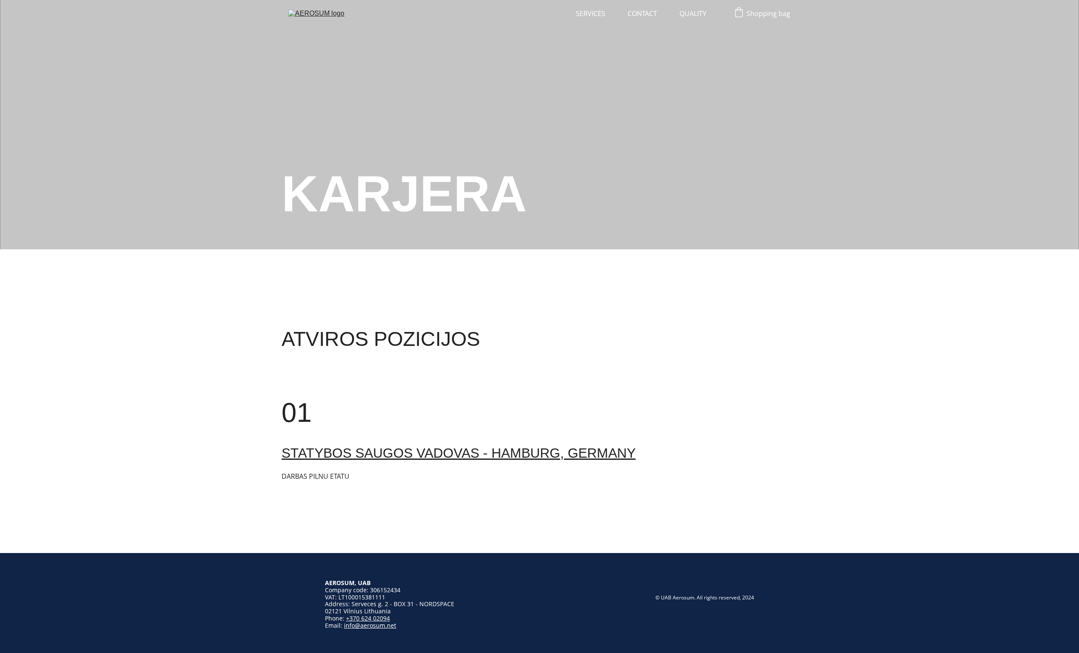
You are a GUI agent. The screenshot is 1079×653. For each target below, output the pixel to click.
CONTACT (642, 13)
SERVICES (590, 13)
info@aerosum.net (370, 625)
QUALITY (692, 13)
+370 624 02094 (368, 618)
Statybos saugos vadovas (380, 453)
